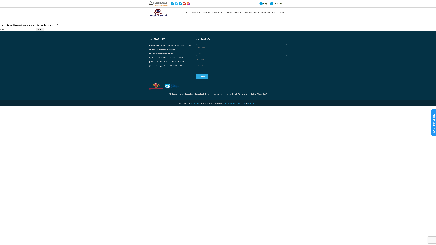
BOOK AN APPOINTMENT (434, 122)
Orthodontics (206, 12)
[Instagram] (188, 3)
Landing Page (241, 103)
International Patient (250, 12)
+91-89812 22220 (175, 66)
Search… (3, 29)
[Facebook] (172, 3)
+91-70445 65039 (177, 62)
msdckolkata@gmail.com (166, 49)
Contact (281, 12)
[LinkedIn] (180, 3)
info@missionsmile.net (165, 54)
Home (186, 12)
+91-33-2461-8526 (164, 58)
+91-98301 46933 (163, 62)
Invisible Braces (252, 103)
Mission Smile (195, 103)
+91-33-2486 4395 (179, 58)
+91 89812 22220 (280, 4)
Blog (265, 4)
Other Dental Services (232, 12)
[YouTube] (184, 3)
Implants (217, 12)
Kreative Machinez (230, 103)
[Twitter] (176, 3)
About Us (195, 12)
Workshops (265, 12)
